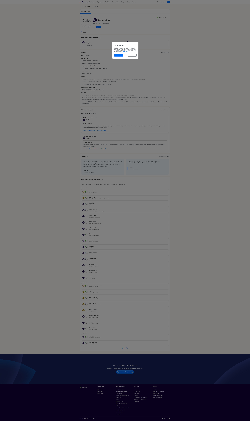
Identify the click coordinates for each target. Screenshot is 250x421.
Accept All (119, 55)
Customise (132, 55)
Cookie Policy (125, 51)
